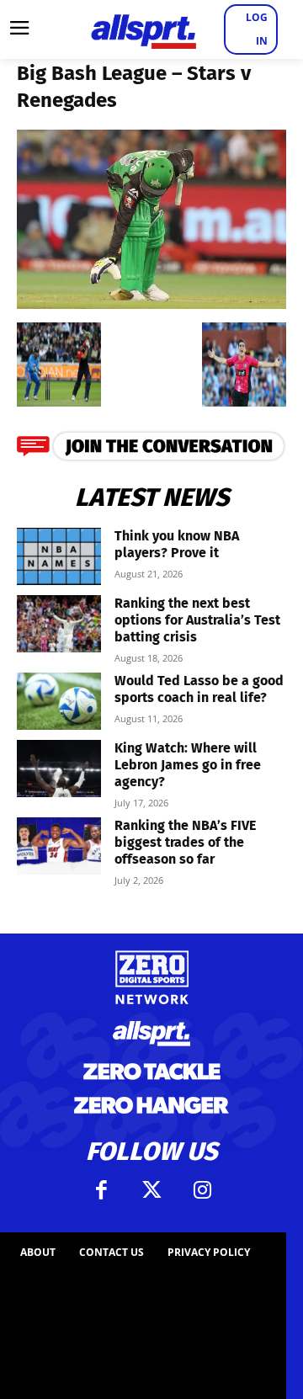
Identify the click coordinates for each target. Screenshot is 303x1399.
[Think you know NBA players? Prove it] (59, 557)
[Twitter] (151, 1190)
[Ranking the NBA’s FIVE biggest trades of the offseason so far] (59, 846)
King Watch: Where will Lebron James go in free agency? (187, 765)
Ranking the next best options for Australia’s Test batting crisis (197, 620)
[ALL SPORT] (143, 29)
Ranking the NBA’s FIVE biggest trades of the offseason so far (185, 842)
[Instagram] (202, 1190)
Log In (257, 29)
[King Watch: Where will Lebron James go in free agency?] (59, 769)
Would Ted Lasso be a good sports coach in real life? (199, 689)
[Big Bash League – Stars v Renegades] (151, 303)
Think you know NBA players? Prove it (176, 544)
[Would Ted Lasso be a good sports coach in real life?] (59, 702)
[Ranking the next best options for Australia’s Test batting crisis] (59, 624)
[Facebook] (101, 1190)
